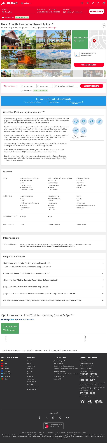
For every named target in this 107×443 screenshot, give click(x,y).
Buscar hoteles (96, 11)
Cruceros (30, 371)
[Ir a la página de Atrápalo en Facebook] (53, 418)
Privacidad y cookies (60, 371)
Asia (23, 350)
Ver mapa (52, 28)
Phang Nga (38, 350)
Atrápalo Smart (32, 389)
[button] (104, 25)
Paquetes (30, 369)
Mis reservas (83, 361)
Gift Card (30, 384)
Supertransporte (59, 376)
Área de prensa (58, 363)
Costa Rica (7, 371)
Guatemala (7, 374)
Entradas (30, 376)
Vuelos (29, 361)
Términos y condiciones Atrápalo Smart (66, 369)
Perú (5, 366)
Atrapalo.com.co (7, 350)
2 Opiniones (81, 41)
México (6, 379)
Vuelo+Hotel (31, 366)
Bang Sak (47, 350)
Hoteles (17, 350)
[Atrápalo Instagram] (60, 418)
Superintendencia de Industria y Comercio (67, 374)
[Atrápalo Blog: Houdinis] (39, 417)
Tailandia (29, 350)
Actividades (30, 379)
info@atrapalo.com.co (91, 397)
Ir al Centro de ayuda (86, 363)
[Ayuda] (98, 3)
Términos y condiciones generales (64, 366)
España (6, 361)
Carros (29, 374)
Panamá (6, 369)
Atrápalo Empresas (33, 387)
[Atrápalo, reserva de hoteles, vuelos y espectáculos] (9, 3)
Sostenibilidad (58, 379)
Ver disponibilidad (91, 86)
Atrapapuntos (31, 382)
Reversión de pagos (86, 368)
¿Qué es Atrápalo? (59, 361)
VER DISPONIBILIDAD (88, 64)
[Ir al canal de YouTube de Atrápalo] (67, 418)
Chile (5, 363)
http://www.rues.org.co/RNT (58, 438)
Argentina (7, 376)
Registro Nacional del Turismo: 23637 (60, 436)
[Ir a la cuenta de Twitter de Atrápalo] (46, 418)
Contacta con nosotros (87, 366)
